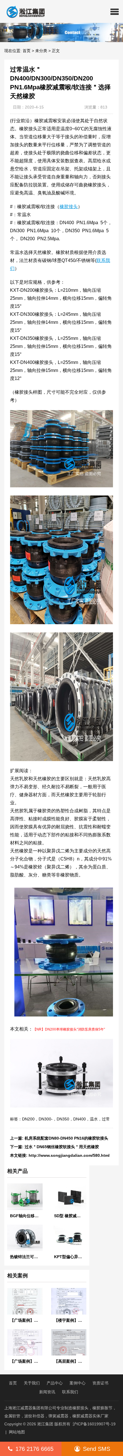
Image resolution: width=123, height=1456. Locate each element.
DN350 (63, 1119)
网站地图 (17, 1432)
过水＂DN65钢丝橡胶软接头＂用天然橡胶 (62, 1146)
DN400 (79, 1119)
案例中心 (78, 1383)
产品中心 (55, 1383)
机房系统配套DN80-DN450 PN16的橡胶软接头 (66, 1138)
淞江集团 (45, 1424)
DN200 (28, 1119)
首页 (27, 50)
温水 (94, 1119)
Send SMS (96, 1449)
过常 (106, 1119)
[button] (114, 11)
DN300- (46, 1119)
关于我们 (32, 1383)
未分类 (41, 50)
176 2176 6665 (34, 1449)
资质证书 (100, 1383)
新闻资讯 (47, 1392)
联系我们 (70, 1392)
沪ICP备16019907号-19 (94, 1424)
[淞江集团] (23, 11)
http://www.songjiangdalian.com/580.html (69, 1155)
